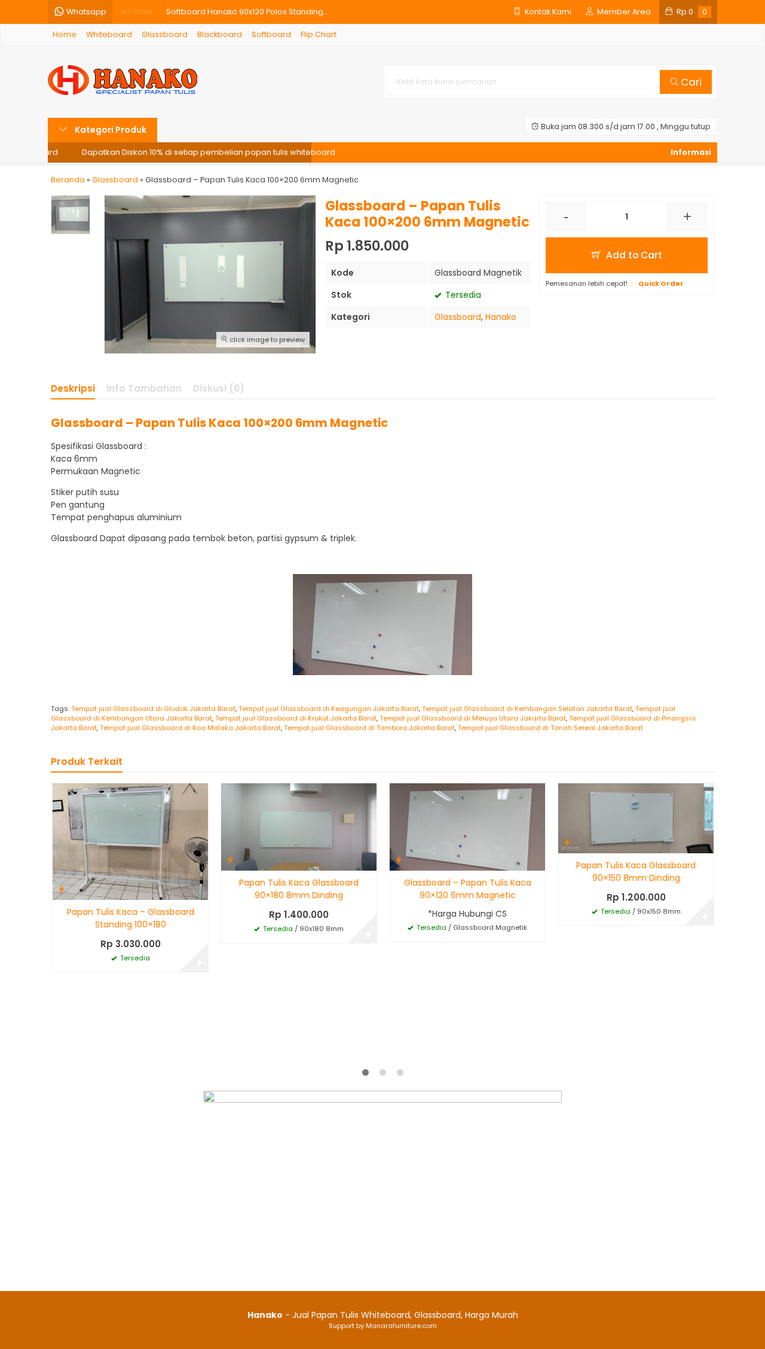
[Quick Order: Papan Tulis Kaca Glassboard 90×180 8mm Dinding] (230, 859)
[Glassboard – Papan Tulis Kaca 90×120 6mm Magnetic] (467, 826)
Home (64, 34)
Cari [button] (690, 82)
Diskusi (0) (218, 388)
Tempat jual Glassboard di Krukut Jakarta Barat (296, 718)
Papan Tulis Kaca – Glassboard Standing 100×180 (130, 918)
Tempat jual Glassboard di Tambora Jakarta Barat (369, 728)
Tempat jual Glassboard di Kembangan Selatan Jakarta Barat (527, 708)
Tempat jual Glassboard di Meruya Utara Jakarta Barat (473, 718)
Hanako (500, 317)
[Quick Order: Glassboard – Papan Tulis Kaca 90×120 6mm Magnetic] (399, 859)
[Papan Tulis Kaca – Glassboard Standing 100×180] (130, 841)
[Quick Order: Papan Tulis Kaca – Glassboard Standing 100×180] (62, 888)
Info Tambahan (144, 388)
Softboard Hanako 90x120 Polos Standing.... (248, 12)
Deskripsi (73, 388)
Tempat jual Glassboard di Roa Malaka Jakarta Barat (190, 728)
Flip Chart (318, 34)
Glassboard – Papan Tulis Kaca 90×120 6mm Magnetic (467, 889)
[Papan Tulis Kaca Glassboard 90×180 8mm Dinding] (299, 826)
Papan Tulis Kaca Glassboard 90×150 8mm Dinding (636, 871)
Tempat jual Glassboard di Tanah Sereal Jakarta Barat (550, 728)
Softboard (271, 34)
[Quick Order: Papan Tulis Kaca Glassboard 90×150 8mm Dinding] (567, 842)
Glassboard (165, 34)
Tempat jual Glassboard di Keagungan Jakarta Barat (328, 708)
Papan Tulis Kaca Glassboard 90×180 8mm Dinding (299, 889)
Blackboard (219, 34)
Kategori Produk (109, 130)
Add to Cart (633, 255)
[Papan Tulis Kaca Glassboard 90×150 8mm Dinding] (636, 817)
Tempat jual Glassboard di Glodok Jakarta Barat (153, 708)
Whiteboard (109, 34)
